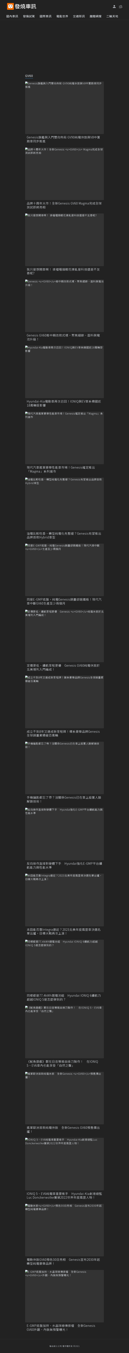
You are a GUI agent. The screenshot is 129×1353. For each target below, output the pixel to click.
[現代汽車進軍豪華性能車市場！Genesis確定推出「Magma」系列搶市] (64, 438)
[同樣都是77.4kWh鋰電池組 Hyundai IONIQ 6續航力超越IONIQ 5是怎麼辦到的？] (64, 966)
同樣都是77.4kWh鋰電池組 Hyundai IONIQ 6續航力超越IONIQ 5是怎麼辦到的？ (64, 997)
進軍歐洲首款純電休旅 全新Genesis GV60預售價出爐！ (63, 1129)
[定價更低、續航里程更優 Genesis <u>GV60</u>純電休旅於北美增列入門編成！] (64, 636)
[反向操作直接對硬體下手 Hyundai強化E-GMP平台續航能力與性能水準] (64, 834)
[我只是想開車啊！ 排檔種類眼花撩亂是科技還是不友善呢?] (64, 239)
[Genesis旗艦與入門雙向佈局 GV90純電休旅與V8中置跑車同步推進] (64, 108)
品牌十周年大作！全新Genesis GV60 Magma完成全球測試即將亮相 (64, 205)
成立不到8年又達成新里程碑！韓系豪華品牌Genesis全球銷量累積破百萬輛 (63, 733)
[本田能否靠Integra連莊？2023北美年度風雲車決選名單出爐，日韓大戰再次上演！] (64, 900)
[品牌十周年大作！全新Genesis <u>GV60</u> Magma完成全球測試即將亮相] (64, 174)
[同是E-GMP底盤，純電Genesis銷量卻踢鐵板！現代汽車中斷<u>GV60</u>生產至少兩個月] (64, 570)
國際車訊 (46, 16)
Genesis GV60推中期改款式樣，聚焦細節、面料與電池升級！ (63, 337)
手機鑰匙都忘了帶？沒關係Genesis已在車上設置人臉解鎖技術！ (64, 799)
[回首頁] (25, 6)
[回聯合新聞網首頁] (10, 6)
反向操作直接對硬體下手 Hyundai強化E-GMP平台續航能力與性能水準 (64, 865)
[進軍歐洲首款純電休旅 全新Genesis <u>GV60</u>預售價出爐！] (64, 1098)
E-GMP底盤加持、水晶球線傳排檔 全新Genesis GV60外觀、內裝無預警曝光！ (61, 1327)
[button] (120, 6)
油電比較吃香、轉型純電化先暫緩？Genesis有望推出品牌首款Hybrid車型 (64, 535)
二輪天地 (112, 16)
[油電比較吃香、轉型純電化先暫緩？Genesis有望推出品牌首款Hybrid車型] (64, 504)
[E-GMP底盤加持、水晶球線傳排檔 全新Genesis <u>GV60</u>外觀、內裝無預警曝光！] (64, 1296)
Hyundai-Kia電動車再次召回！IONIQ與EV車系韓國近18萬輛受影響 (64, 403)
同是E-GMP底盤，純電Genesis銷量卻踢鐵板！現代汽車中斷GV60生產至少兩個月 (64, 601)
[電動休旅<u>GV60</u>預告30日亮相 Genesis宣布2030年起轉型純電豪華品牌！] (64, 1230)
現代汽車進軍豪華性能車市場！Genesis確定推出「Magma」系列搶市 (61, 469)
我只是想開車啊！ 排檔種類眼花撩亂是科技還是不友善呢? (63, 271)
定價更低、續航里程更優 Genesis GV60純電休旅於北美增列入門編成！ (63, 667)
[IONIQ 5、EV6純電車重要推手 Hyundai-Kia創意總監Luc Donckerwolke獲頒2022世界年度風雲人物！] (64, 1164)
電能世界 (62, 16)
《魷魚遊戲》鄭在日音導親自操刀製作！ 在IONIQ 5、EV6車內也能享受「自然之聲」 (62, 1063)
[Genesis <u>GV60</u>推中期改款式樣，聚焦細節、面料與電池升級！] (64, 306)
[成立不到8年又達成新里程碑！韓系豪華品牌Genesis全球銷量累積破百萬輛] (64, 702)
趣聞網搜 (96, 16)
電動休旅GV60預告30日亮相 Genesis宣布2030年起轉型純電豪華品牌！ (63, 1261)
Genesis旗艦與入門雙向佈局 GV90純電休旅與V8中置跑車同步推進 (63, 139)
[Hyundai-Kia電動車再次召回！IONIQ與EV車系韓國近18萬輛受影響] (64, 372)
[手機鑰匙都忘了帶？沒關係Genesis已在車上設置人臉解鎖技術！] (64, 768)
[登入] (114, 7)
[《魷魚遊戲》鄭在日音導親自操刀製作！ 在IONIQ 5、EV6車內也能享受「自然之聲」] (64, 1032)
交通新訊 (79, 16)
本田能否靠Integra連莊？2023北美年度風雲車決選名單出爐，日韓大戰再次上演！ (64, 931)
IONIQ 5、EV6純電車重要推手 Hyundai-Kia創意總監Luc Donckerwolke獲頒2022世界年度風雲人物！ (64, 1195)
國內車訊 (12, 16)
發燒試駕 (29, 16)
